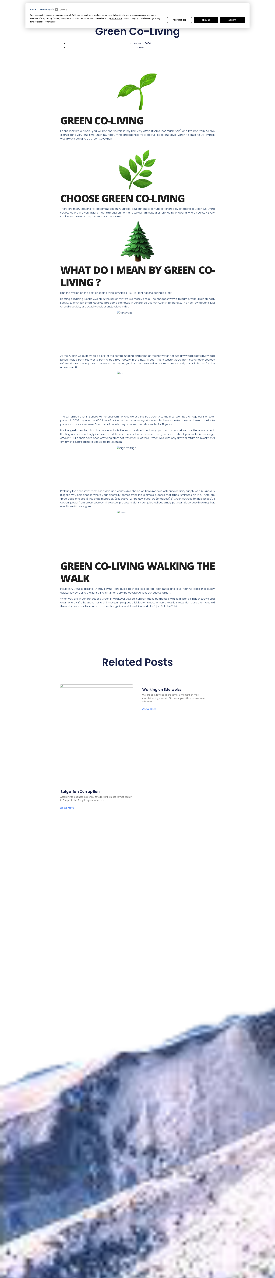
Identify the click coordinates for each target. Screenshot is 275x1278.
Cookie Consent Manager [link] (41, 9)
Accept (232, 20)
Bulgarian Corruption (80, 791)
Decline (206, 20)
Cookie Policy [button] (116, 18)
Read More (67, 808)
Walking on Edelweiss (162, 689)
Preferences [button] (50, 22)
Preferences (179, 20)
